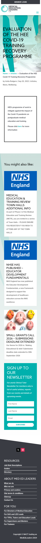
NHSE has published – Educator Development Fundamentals (17, 271)
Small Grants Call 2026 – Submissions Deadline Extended (20, 338)
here (20, 126)
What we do (9, 483)
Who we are (9, 486)
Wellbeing (12, 85)
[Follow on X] (18, 450)
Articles (33, 81)
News (5, 85)
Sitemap (7, 497)
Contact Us (8, 500)
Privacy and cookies (12, 490)
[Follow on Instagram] (23, 450)
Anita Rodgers (11, 81)
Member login (20, 2)
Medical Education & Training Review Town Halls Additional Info (18, 201)
